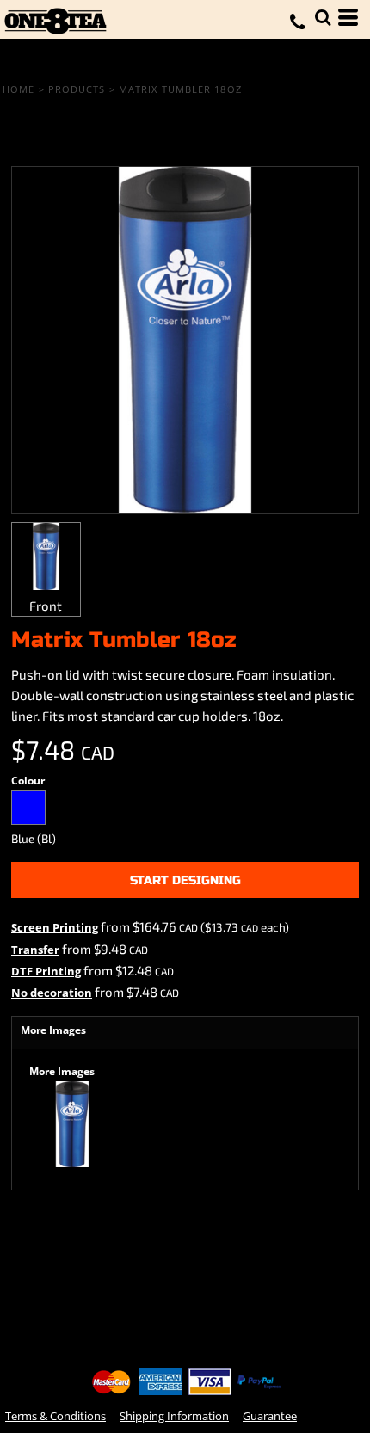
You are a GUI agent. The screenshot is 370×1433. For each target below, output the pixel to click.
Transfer (35, 949)
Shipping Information (174, 1416)
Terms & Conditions (55, 1416)
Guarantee (270, 1416)
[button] (322, 17)
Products (77, 89)
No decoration (51, 992)
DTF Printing (46, 971)
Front (45, 605)
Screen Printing (54, 927)
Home (18, 89)
